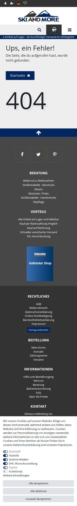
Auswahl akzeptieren (38, 499)
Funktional (15, 471)
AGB (38, 304)
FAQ (38, 393)
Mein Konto (38, 347)
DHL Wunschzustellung (23, 463)
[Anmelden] (5, 3)
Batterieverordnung (38, 388)
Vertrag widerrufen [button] (38, 329)
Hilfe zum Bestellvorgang (38, 377)
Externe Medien (18, 459)
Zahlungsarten (38, 355)
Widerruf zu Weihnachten (38, 180)
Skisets (38, 189)
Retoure (39, 380)
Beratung (38, 385)
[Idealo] (38, 263)
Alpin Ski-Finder (38, 396)
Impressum (39, 324)
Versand (38, 359)
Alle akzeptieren (38, 483)
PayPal (13, 467)
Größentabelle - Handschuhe (38, 197)
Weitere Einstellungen (16, 475)
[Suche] (39, 30)
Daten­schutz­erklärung (38, 312)
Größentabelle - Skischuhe (38, 185)
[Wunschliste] (25, 3)
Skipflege (38, 202)
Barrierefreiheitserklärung (38, 320)
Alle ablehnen (38, 491)
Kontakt (39, 351)
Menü (69, 30)
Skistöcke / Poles (38, 193)
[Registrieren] (12, 3)
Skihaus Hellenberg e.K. (38, 414)
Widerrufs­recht (38, 308)
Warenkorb (55, 31)
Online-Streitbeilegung (38, 316)
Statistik (14, 455)
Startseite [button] (18, 75)
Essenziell (15, 451)
